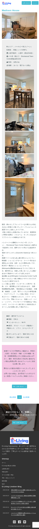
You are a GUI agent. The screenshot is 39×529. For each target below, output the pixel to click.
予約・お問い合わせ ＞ (19, 386)
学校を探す (5, 472)
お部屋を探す (6, 469)
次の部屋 (26, 397)
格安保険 (4, 481)
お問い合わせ (26, 3)
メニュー (35, 3)
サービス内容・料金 (7, 475)
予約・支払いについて (8, 478)
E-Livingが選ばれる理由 (9, 465)
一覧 (19, 397)
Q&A (3, 484)
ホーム (4, 462)
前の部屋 (13, 397)
